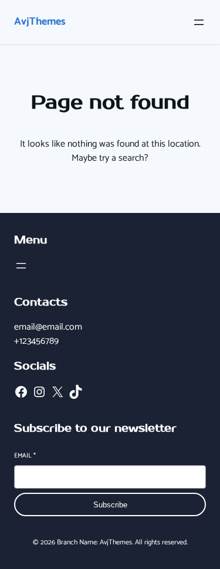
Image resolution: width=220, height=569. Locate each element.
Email (25, 456)
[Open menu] (199, 22)
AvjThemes (40, 22)
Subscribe (110, 504)
